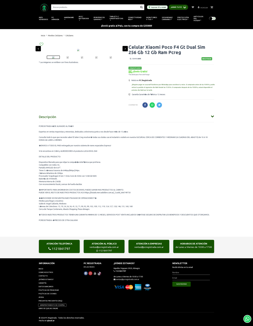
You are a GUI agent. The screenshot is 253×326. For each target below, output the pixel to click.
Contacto (43, 276)
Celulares (69, 36)
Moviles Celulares (55, 36)
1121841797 (60, 249)
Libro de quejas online (48, 308)
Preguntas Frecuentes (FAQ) (50, 301)
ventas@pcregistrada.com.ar (104, 247)
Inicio (43, 36)
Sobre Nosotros (46, 272)
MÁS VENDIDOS (43, 18)
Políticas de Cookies (48, 294)
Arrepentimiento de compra (52, 305)
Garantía (42, 283)
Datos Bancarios (46, 286)
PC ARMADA (55, 18)
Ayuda (41, 297)
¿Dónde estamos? (46, 279)
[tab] (126, 116)
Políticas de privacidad (49, 290)
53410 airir (136, 59)
